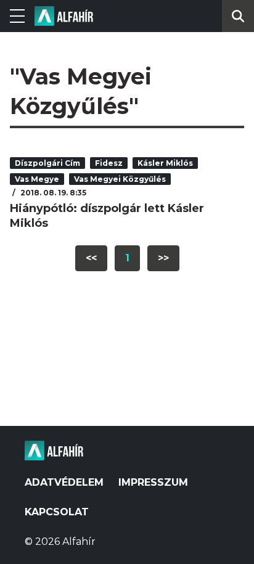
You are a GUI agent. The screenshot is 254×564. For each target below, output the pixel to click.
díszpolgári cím (47, 163)
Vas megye (37, 179)
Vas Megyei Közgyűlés (120, 179)
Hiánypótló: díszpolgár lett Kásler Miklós (107, 216)
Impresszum (153, 482)
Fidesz (109, 163)
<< (91, 258)
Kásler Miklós (165, 163)
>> (163, 258)
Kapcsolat (57, 512)
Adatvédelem (64, 482)
